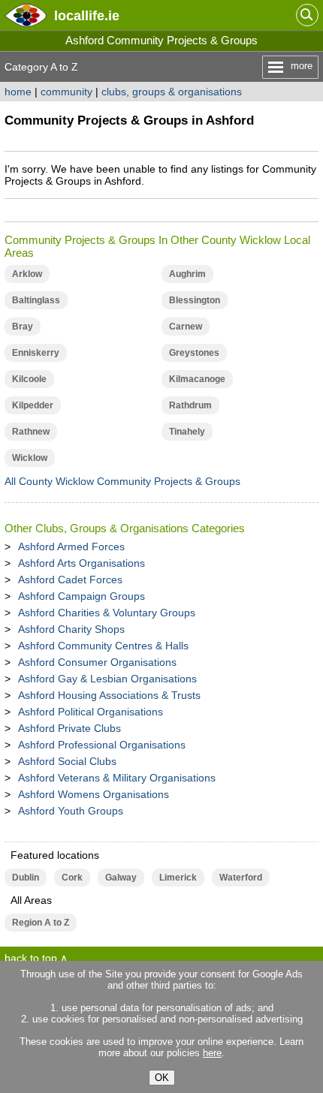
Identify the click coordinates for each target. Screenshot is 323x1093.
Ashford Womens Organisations (93, 794)
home (18, 92)
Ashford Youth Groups (70, 811)
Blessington (194, 300)
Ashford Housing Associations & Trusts (109, 695)
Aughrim (187, 274)
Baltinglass (36, 300)
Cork (72, 877)
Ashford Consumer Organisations (97, 662)
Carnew (185, 326)
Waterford (240, 877)
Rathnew (31, 431)
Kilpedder (32, 405)
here (212, 1052)
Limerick (178, 877)
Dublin (25, 877)
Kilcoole (29, 379)
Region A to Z (40, 922)
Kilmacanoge (197, 379)
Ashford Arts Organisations (81, 563)
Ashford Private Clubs (69, 728)
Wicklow (29, 458)
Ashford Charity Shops (71, 629)
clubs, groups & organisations (171, 92)
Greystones (194, 353)
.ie (86, 15)
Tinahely (187, 431)
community (66, 92)
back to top (31, 958)
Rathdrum (190, 405)
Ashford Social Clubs (67, 761)
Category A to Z (41, 67)
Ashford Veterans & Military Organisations (117, 778)
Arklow (27, 274)
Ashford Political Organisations (90, 712)
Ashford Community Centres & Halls (103, 646)
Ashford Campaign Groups (81, 596)
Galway (121, 877)
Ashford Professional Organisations (102, 745)
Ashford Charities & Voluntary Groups (106, 613)
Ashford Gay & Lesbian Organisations (107, 679)
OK (162, 1077)
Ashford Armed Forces (71, 546)
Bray (22, 326)
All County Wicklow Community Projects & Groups (122, 481)
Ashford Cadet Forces (70, 580)
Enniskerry (35, 353)
